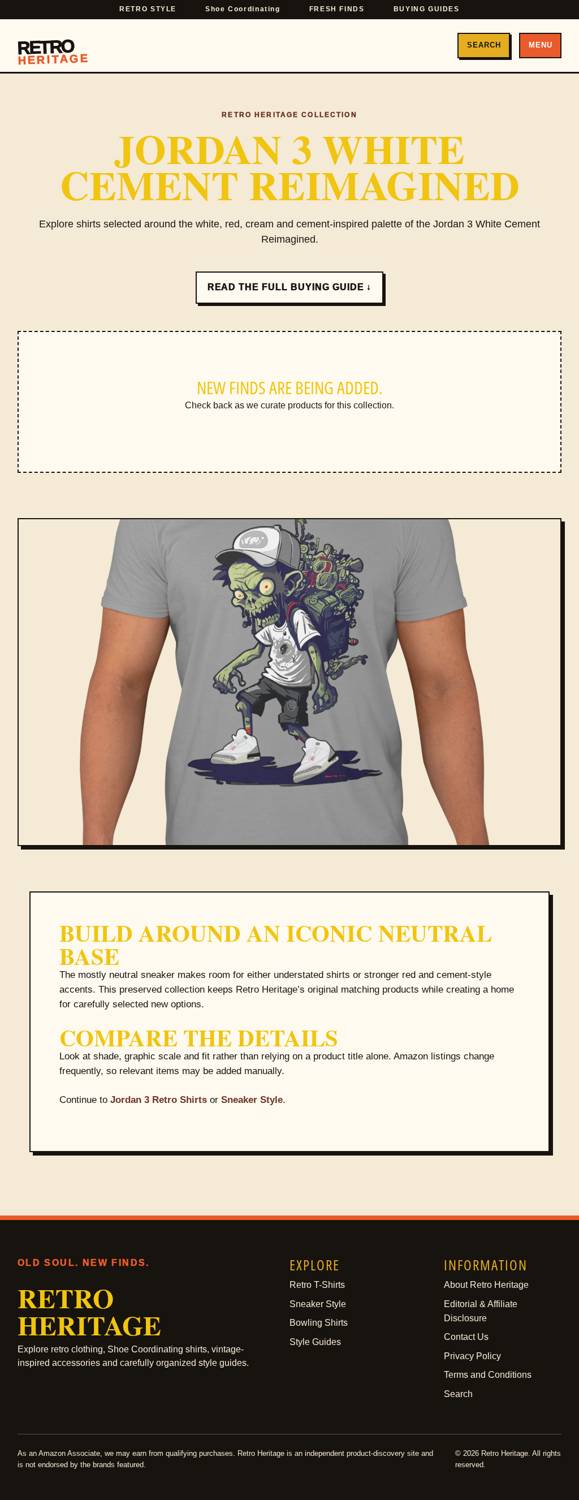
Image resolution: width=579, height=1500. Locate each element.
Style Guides (315, 1342)
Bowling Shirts (319, 1322)
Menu (540, 45)
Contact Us (466, 1337)
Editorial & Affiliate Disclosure (480, 1311)
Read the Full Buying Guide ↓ (290, 287)
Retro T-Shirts (317, 1285)
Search (484, 45)
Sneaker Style (252, 1099)
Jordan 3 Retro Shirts (158, 1099)
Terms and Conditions (488, 1375)
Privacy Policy (472, 1356)
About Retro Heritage (486, 1285)
